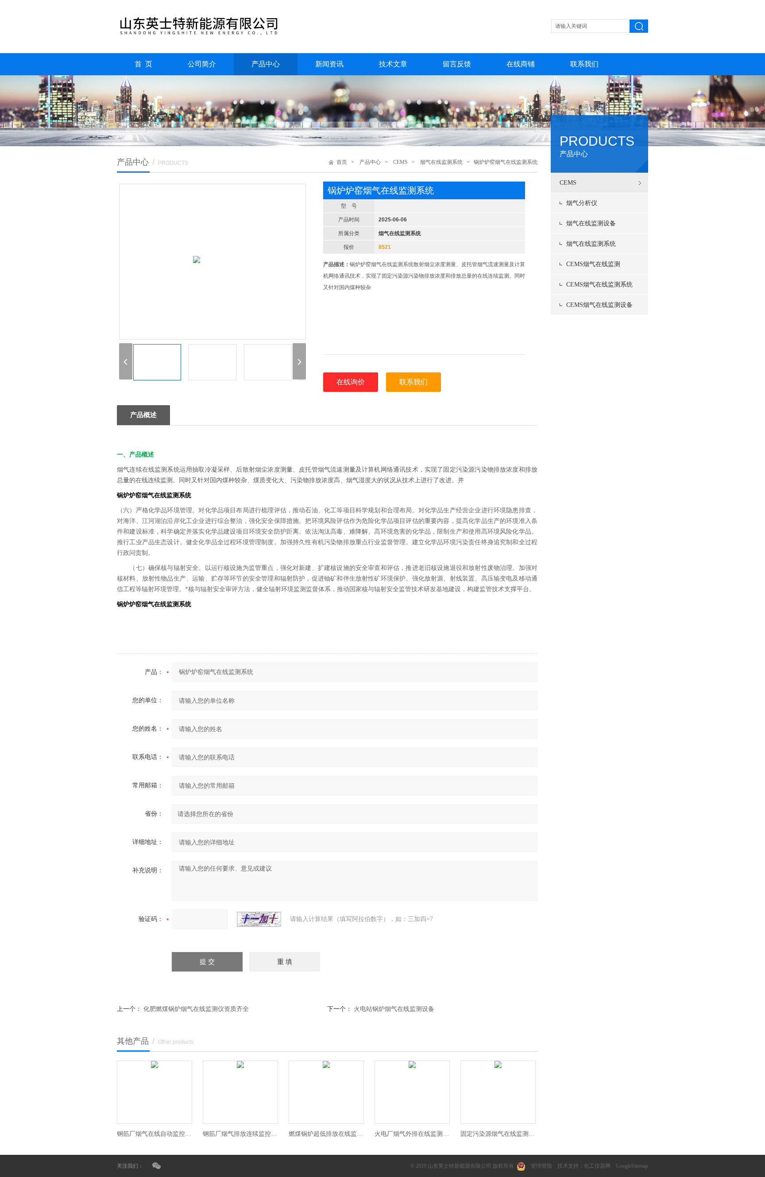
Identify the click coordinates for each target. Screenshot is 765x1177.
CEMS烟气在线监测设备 (599, 305)
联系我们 (584, 64)
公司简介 (202, 64)
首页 (341, 162)
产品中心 (265, 64)
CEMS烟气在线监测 (593, 264)
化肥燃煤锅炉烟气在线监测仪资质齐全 (196, 1009)
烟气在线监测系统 (591, 243)
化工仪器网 (597, 1166)
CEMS (568, 182)
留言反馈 (457, 64)
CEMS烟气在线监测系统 (599, 284)
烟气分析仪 (581, 203)
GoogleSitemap (632, 1166)
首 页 (143, 64)
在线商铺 (520, 64)
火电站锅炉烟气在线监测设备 (394, 1009)
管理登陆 (541, 1166)
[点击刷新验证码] (259, 919)
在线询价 (350, 382)
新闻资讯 (329, 64)
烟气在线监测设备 (591, 223)
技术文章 (393, 64)
